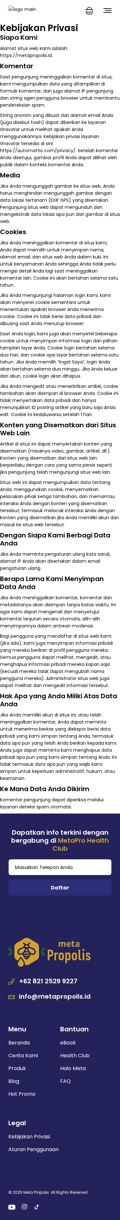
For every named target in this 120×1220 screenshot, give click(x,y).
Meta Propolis (36, 1192)
